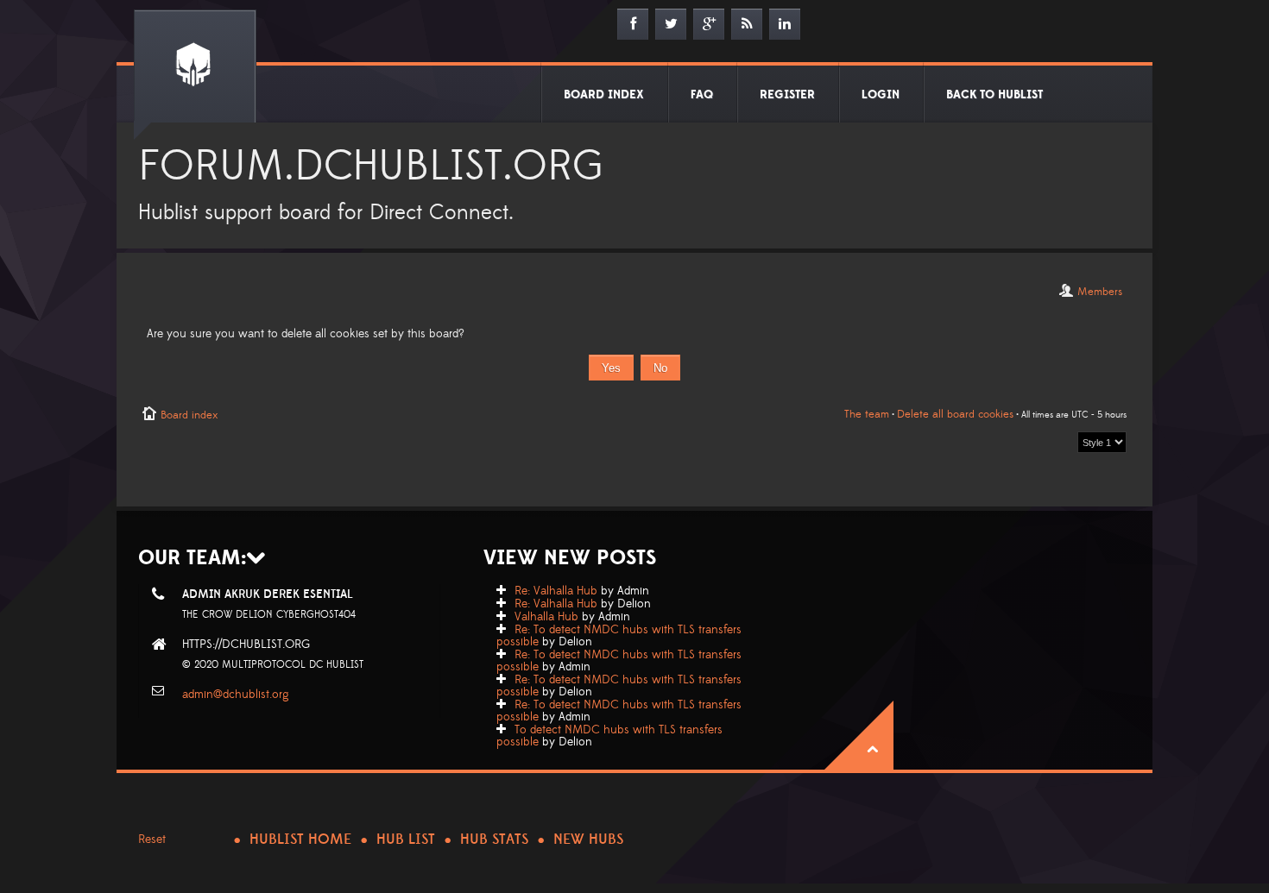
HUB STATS (494, 839)
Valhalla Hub (546, 617)
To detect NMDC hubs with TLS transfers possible (609, 736)
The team (866, 414)
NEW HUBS (588, 839)
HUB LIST (405, 839)
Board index (189, 415)
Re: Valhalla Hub (556, 591)
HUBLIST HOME (300, 839)
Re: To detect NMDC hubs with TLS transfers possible (619, 636)
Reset (152, 839)
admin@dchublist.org (235, 694)
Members (1099, 292)
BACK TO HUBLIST (994, 95)
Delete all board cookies (955, 414)
